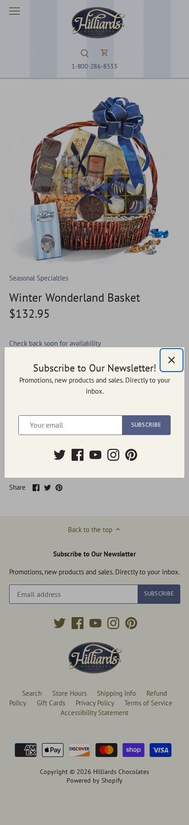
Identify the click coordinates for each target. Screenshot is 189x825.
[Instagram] (113, 455)
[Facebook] (77, 455)
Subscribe (146, 425)
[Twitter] (60, 455)
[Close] (171, 360)
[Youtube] (95, 455)
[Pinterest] (131, 455)
